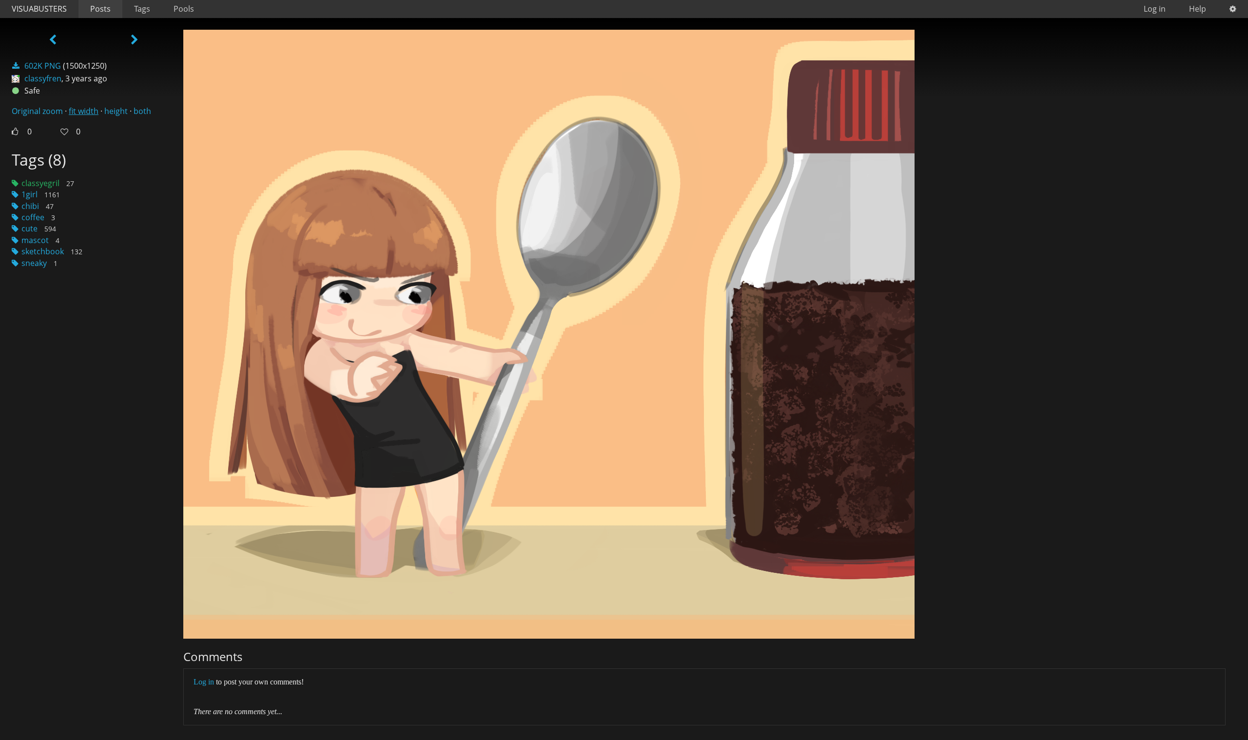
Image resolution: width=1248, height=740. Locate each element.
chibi (30, 206)
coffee (32, 217)
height (116, 111)
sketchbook (42, 251)
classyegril (40, 183)
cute (29, 228)
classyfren (42, 78)
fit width (83, 111)
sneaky (34, 263)
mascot (35, 240)
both (142, 111)
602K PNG (42, 65)
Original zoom (37, 111)
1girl (29, 194)
